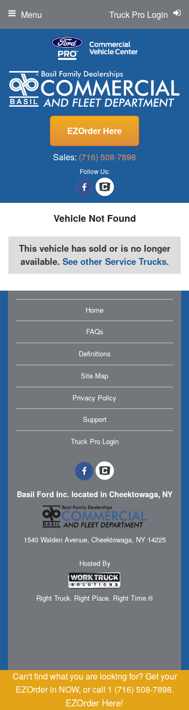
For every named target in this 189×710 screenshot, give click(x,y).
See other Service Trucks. (115, 261)
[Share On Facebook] (84, 187)
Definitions (95, 353)
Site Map (94, 375)
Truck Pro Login (95, 441)
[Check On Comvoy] (105, 187)
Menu (31, 14)
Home (94, 310)
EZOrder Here (94, 131)
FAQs (94, 331)
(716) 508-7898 (107, 157)
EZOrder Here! (94, 702)
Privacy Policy (94, 398)
